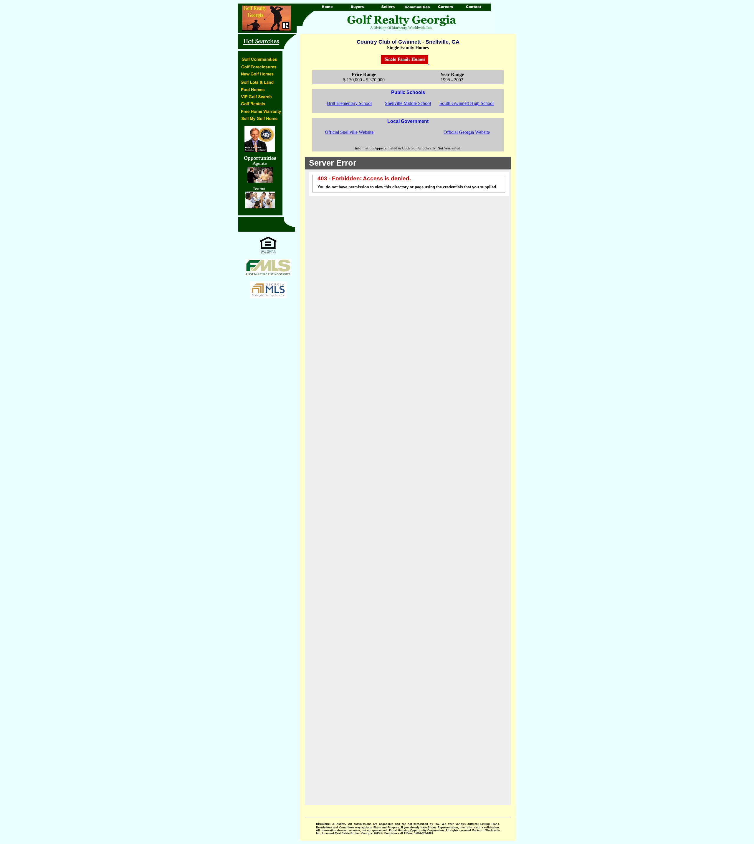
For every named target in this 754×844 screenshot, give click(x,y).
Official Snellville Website (349, 132)
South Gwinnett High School (466, 103)
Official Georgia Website (467, 132)
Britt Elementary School (349, 103)
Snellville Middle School (408, 103)
